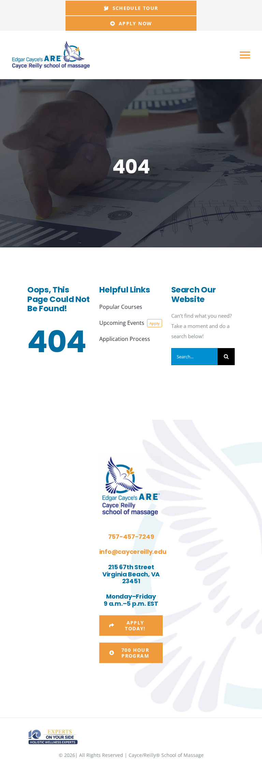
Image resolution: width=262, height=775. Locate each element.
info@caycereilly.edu (132, 551)
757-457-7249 (131, 536)
